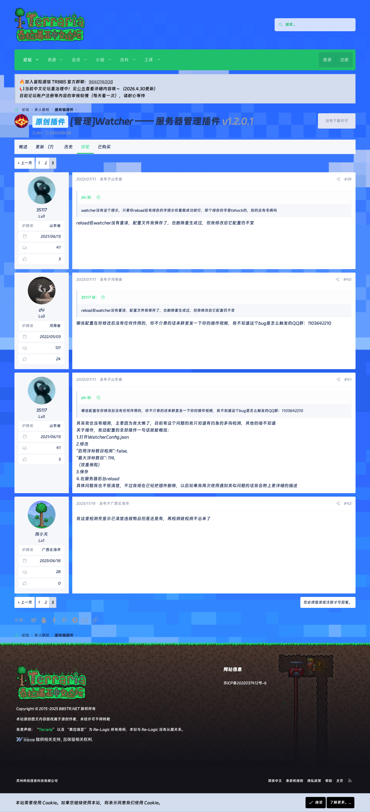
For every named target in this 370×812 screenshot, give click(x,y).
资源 (51, 59)
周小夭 (41, 534)
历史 (68, 146)
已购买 (104, 146)
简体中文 (275, 781)
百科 (124, 59)
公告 (81, 88)
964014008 (101, 81)
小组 (100, 59)
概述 (23, 146)
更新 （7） (46, 146)
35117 (41, 209)
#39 (348, 179)
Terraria (45, 729)
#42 (348, 503)
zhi (38, 133)
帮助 (328, 781)
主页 (339, 781)
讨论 (85, 146)
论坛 (27, 59)
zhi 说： (88, 197)
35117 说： (90, 297)
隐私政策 (314, 781)
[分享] (338, 179)
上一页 (26, 163)
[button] (37, 59)
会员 (76, 59)
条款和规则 (294, 781)
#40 (347, 279)
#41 (348, 379)
